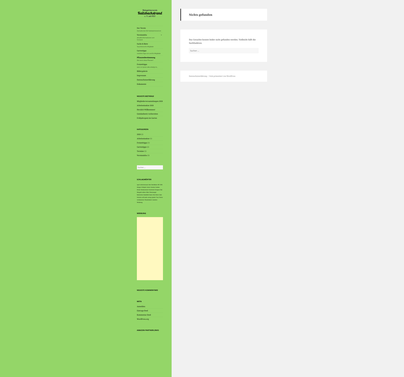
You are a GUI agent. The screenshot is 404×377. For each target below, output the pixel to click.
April (138, 184)
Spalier (154, 197)
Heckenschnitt (145, 189)
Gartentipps (149, 52)
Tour (157, 197)
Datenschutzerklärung (146, 80)
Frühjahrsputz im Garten (147, 118)
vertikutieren (140, 200)
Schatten (139, 197)
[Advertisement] (150, 248)
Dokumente (141, 84)
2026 (139, 134)
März (147, 192)
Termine (140, 151)
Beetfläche (154, 184)
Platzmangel (153, 192)
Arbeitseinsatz (144, 184)
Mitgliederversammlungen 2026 (150, 101)
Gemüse (153, 187)
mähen (144, 192)
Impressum (141, 75)
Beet (150, 184)
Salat (160, 195)
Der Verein (149, 29)
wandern (154, 200)
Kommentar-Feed (144, 315)
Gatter (148, 187)
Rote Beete (156, 195)
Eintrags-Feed (142, 311)
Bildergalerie (142, 71)
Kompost (157, 189)
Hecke (138, 189)
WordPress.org (143, 319)
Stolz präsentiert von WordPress (222, 76)
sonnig (149, 197)
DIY (159, 184)
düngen (139, 187)
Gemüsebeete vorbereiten (147, 114)
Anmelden (141, 306)
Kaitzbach (152, 189)
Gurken (157, 187)
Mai (161, 189)
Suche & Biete (145, 45)
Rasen (151, 195)
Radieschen (140, 195)
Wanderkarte (148, 200)
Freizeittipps (147, 65)
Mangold (139, 192)
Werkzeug (139, 202)
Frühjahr (144, 187)
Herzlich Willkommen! (146, 109)
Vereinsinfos (145, 37)
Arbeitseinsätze (143, 138)
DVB (161, 184)
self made (144, 197)
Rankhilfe (146, 195)
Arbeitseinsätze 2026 (145, 105)
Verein (161, 197)
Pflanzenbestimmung (146, 58)
